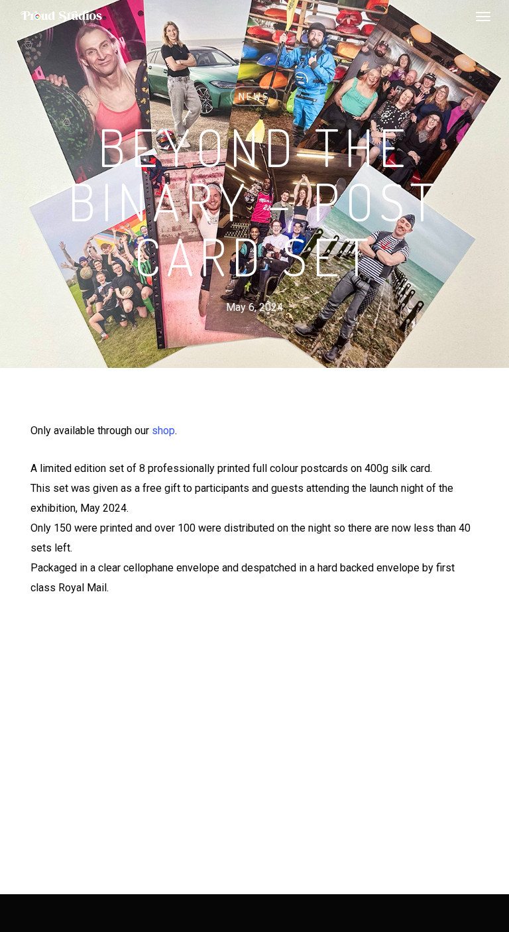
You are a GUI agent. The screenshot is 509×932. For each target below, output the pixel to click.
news (254, 96)
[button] (483, 16)
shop (163, 430)
